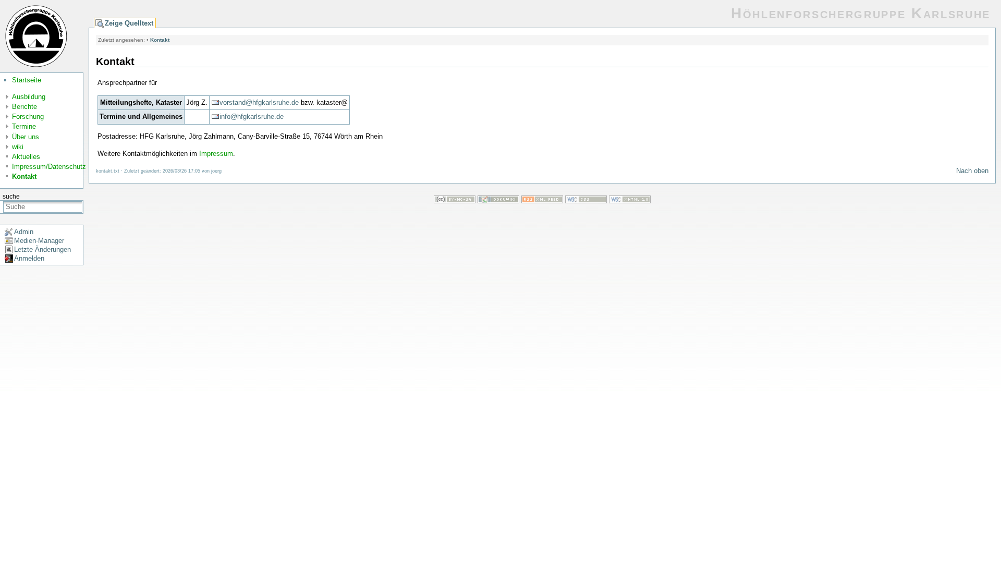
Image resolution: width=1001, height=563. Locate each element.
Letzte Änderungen (42, 249)
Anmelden (29, 258)
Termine (24, 126)
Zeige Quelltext (129, 23)
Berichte (24, 107)
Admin (23, 232)
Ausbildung (28, 97)
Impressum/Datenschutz (49, 166)
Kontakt (24, 176)
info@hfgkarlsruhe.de (251, 116)
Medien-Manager (39, 240)
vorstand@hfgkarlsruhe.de (259, 102)
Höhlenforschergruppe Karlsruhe (861, 13)
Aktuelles (26, 157)
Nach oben (972, 171)
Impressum (216, 153)
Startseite (26, 80)
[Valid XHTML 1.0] (630, 201)
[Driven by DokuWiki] (498, 201)
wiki (17, 147)
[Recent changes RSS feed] (542, 201)
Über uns (25, 137)
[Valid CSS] (586, 201)
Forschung (28, 116)
